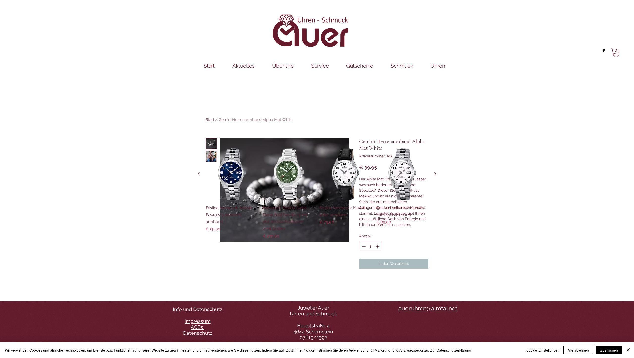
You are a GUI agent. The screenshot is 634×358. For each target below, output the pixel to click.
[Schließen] (628, 350)
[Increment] (378, 246)
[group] (317, 193)
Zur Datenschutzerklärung (450, 350)
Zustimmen (609, 350)
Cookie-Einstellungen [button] (542, 350)
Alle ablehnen (578, 350)
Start (210, 119)
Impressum (198, 321)
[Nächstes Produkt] (435, 174)
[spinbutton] (371, 246)
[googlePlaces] (603, 50)
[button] (616, 52)
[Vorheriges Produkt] (199, 174)
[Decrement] (363, 246)
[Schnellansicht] (232, 174)
